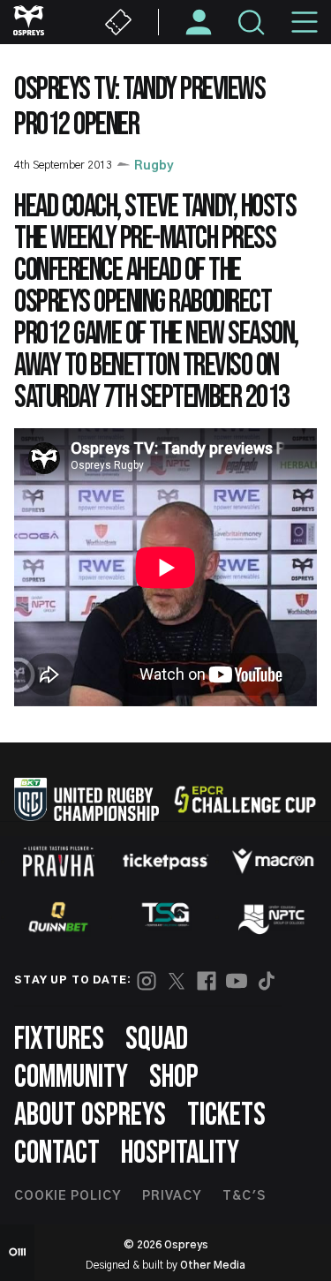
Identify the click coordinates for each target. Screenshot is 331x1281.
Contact (57, 1153)
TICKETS (226, 1115)
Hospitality (180, 1153)
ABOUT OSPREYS (90, 1115)
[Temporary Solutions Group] (166, 917)
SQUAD (156, 1040)
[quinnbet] (58, 917)
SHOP (174, 1077)
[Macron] (273, 860)
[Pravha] (58, 861)
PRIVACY (171, 1196)
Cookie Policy (67, 1196)
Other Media (212, 1265)
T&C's (244, 1196)
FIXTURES (59, 1040)
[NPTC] (273, 917)
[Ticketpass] (166, 861)
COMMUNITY (71, 1077)
